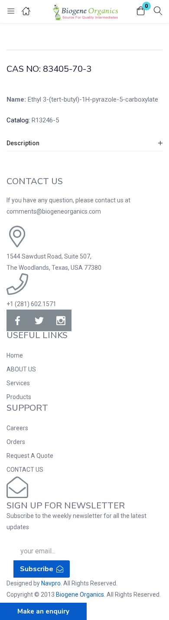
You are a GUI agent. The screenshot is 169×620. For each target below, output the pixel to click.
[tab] (84, 143)
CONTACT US (24, 469)
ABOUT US (21, 369)
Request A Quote (29, 455)
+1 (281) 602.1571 (31, 303)
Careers (17, 428)
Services (18, 383)
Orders (15, 441)
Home (14, 355)
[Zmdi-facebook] (17, 320)
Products (18, 396)
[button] (140, 11)
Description (22, 143)
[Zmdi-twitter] (39, 320)
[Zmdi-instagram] (61, 320)
